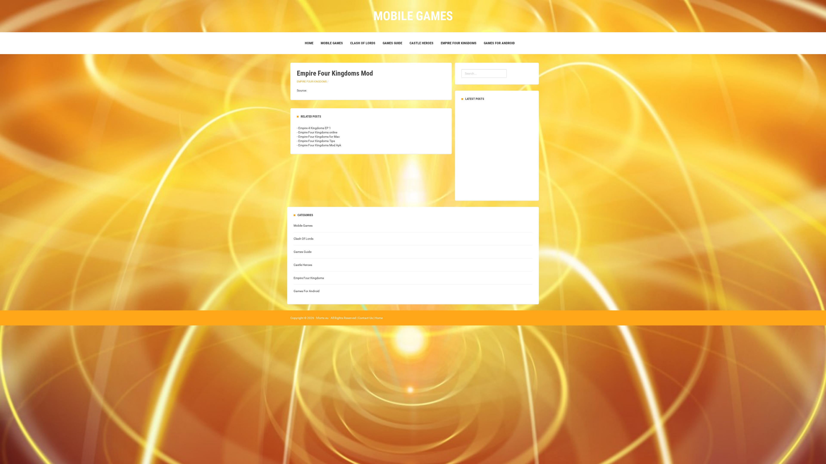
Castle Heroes (421, 43)
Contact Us (365, 318)
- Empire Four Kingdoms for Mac (318, 136)
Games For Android (499, 43)
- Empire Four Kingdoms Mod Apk (319, 145)
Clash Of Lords (362, 43)
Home (309, 43)
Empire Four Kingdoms (458, 43)
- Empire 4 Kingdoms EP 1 (314, 128)
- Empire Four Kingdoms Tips (316, 141)
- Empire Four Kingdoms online (317, 132)
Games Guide (392, 43)
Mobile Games (332, 43)
